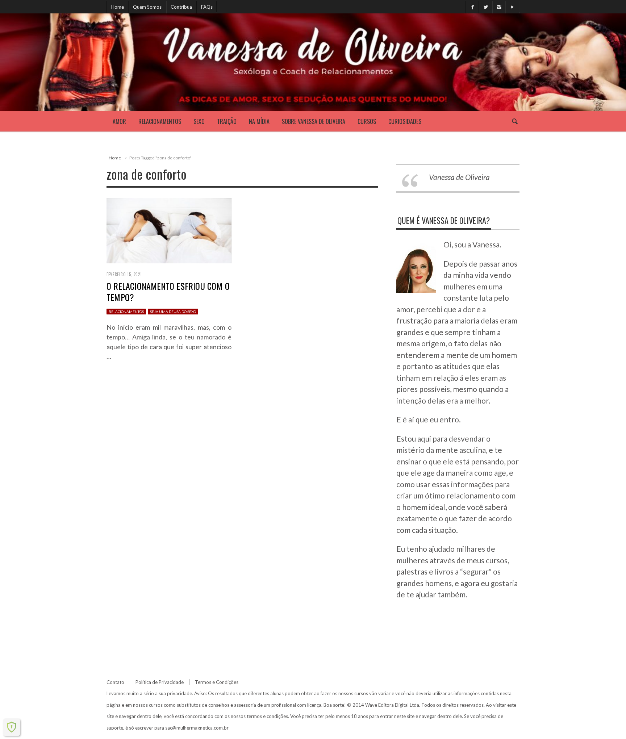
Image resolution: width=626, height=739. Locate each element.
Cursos (367, 121)
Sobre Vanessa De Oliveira (313, 121)
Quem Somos (147, 7)
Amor (119, 121)
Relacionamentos (159, 121)
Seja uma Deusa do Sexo (173, 311)
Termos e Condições (216, 682)
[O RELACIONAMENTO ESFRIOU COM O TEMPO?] (169, 229)
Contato (115, 682)
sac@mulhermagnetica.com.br (197, 728)
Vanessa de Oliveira (459, 176)
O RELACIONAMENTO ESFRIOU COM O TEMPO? (168, 291)
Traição (227, 121)
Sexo (199, 121)
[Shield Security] (11, 727)
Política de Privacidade (159, 682)
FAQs (207, 7)
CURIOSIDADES (404, 121)
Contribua (181, 7)
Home (117, 7)
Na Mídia (259, 121)
